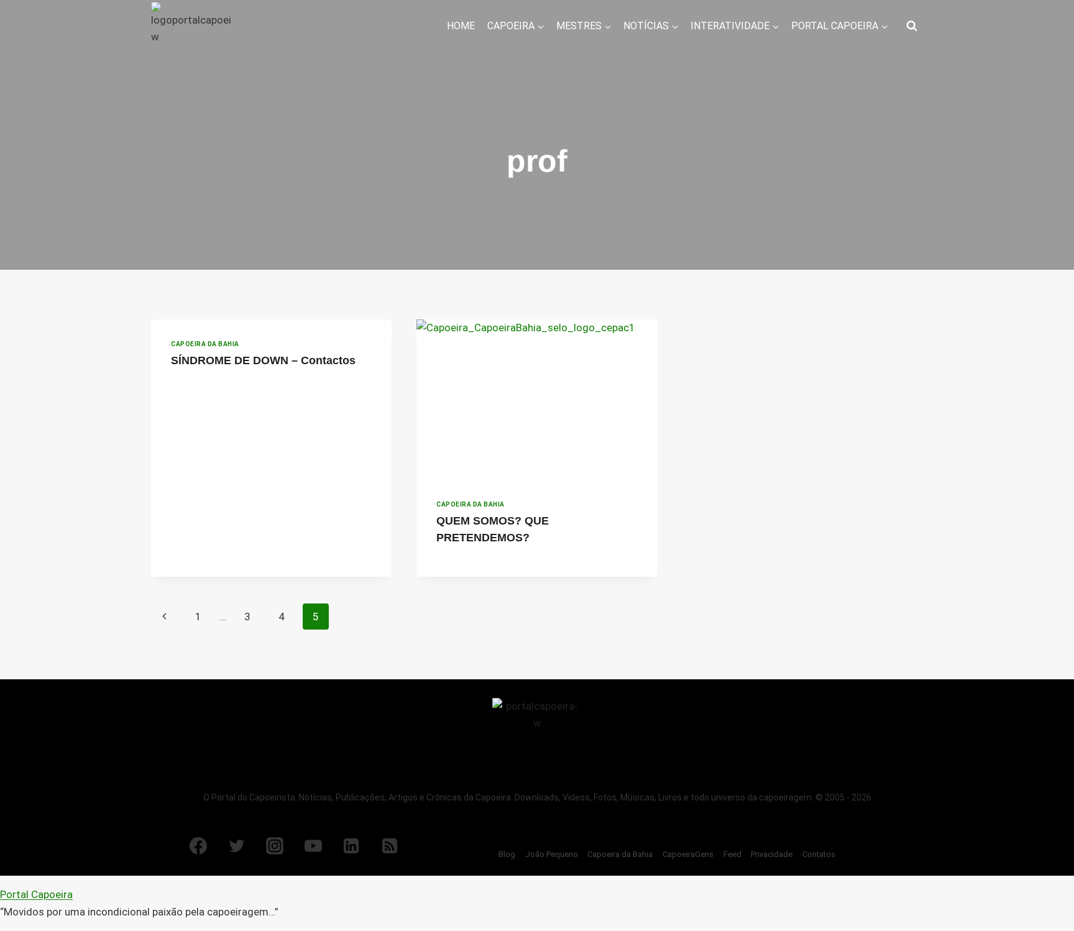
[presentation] (536, 399)
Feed (732, 854)
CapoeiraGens (688, 854)
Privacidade (771, 854)
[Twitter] (236, 845)
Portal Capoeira (36, 894)
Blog (506, 854)
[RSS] (389, 845)
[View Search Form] (912, 26)
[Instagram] (274, 845)
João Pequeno (551, 854)
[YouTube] (313, 845)
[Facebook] (198, 845)
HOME (461, 26)
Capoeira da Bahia (205, 344)
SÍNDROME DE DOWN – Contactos (263, 360)
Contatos (818, 854)
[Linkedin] (351, 845)
